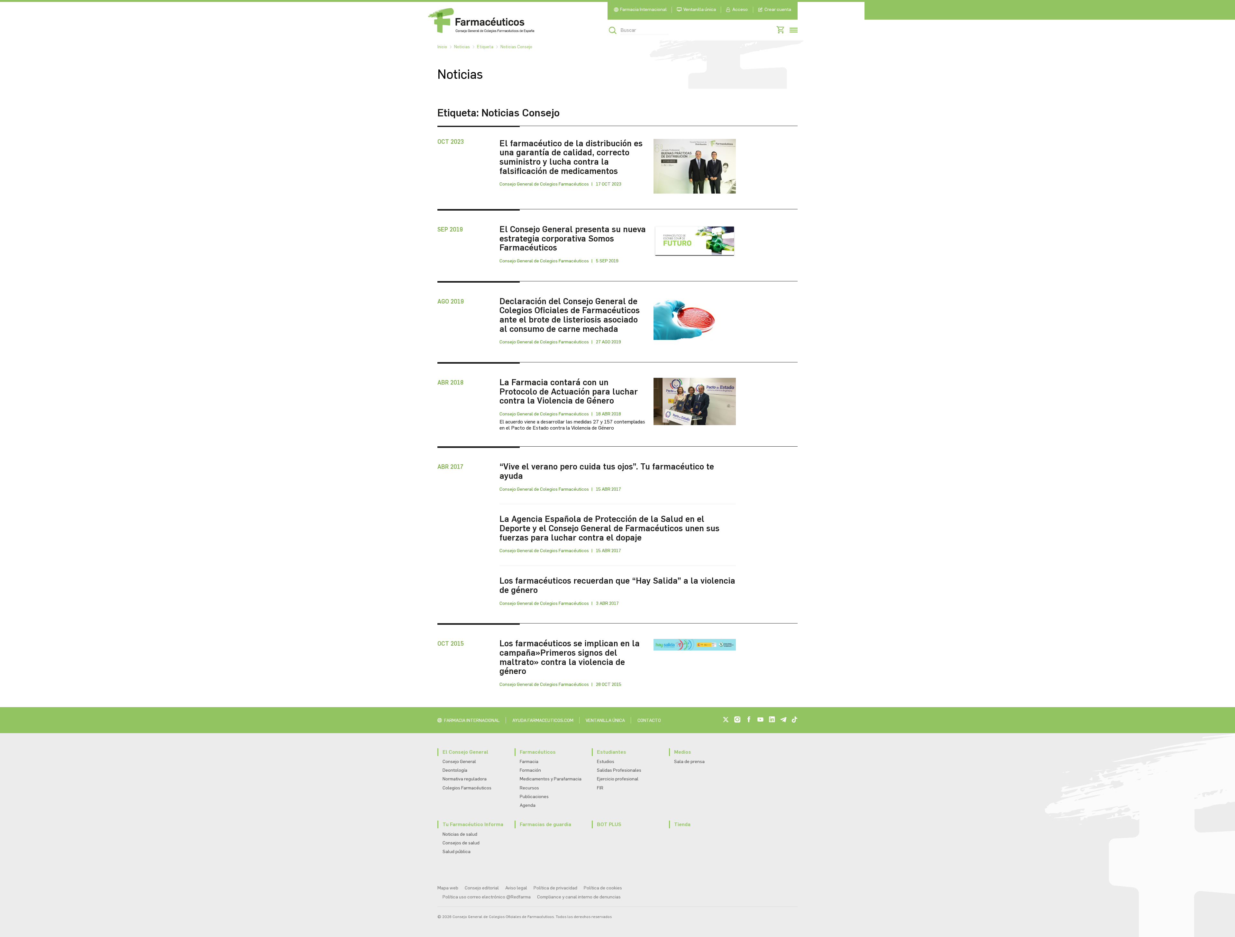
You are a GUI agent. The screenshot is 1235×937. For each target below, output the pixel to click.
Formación (530, 770)
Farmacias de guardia (545, 824)
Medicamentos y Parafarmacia (550, 779)
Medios (682, 752)
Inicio (442, 46)
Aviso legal (516, 888)
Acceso (740, 9)
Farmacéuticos (538, 752)
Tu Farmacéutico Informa (473, 824)
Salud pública (457, 851)
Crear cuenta (777, 9)
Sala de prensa (689, 761)
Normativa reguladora (465, 779)
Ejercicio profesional (617, 779)
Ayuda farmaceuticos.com (542, 720)
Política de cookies (603, 888)
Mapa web (447, 888)
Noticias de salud (460, 834)
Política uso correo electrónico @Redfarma (487, 897)
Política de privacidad (555, 888)
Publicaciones (534, 796)
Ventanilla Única (605, 720)
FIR (600, 788)
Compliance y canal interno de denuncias (579, 897)
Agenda (527, 805)
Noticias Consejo (516, 46)
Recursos (529, 788)
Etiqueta (485, 46)
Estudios (605, 761)
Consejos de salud (461, 843)
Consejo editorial (482, 888)
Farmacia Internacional (643, 9)
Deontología (455, 770)
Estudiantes (611, 752)
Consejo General (459, 761)
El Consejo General (465, 752)
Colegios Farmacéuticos (467, 788)
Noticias (462, 46)
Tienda (682, 824)
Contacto (649, 720)
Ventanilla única (699, 9)
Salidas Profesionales (619, 770)
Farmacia (529, 761)
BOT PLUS (609, 824)
